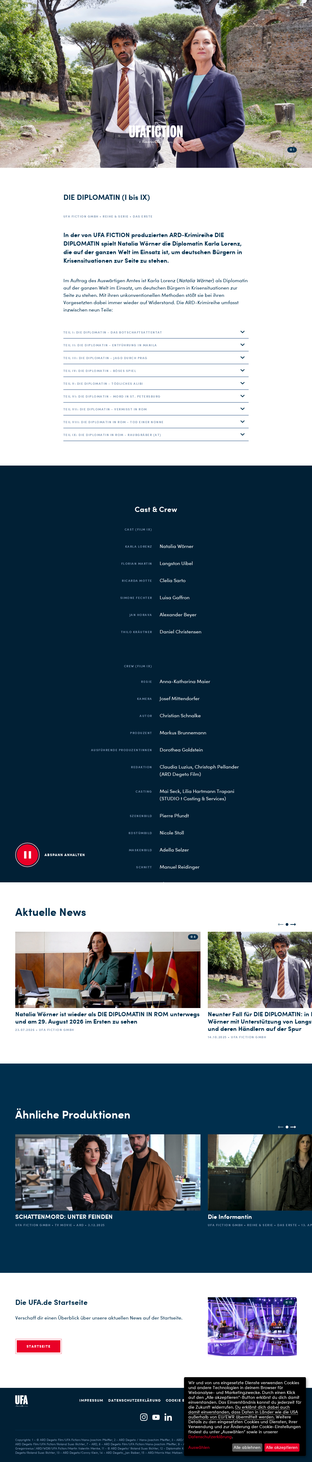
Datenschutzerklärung (134, 1400)
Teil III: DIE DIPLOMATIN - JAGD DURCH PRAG (105, 358)
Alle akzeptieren (282, 1447)
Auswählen (199, 1447)
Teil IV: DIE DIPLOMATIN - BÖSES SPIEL (99, 371)
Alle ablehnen (247, 1447)
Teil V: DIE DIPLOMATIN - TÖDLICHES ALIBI (103, 383)
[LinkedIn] (168, 1417)
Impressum (91, 1400)
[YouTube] (156, 1417)
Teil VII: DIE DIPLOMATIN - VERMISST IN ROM (105, 409)
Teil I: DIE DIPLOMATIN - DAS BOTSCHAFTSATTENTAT (112, 332)
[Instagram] (143, 1417)
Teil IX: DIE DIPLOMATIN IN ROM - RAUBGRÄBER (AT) (112, 435)
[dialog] (245, 1416)
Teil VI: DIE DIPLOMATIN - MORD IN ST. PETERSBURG (112, 396)
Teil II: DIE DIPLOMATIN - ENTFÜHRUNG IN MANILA (110, 345)
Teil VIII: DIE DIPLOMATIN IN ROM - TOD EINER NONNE (113, 422)
